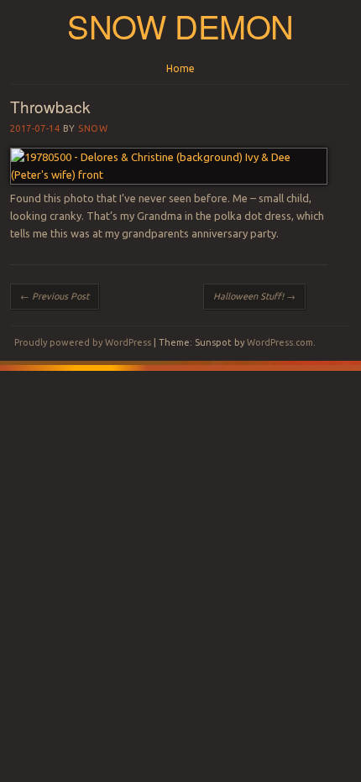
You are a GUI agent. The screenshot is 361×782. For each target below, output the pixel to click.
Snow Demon (180, 26)
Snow (92, 128)
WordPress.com (280, 342)
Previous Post (54, 296)
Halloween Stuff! (254, 296)
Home (180, 68)
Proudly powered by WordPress (82, 342)
